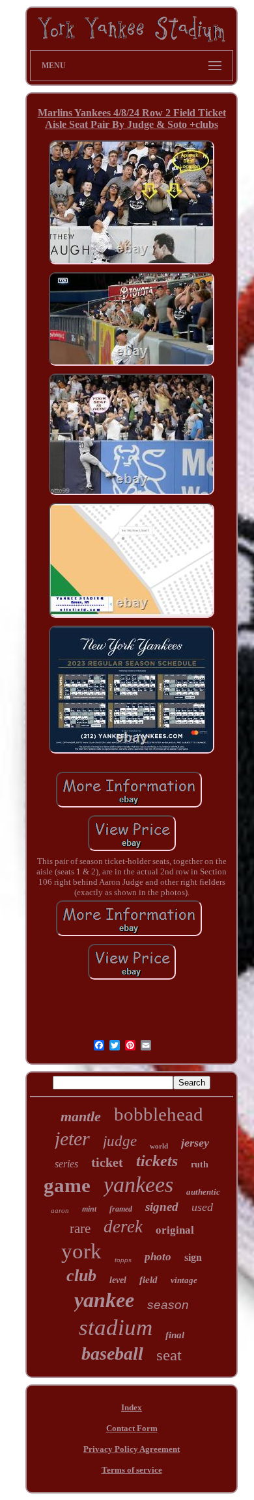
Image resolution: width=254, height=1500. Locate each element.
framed (120, 1209)
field (148, 1280)
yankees (138, 1185)
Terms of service (132, 1470)
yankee (104, 1300)
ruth (199, 1164)
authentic (203, 1192)
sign (193, 1257)
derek (123, 1226)
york (81, 1251)
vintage (184, 1280)
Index (131, 1407)
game (67, 1185)
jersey (195, 1142)
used (202, 1207)
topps (123, 1260)
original (175, 1230)
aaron (60, 1210)
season (168, 1305)
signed (161, 1207)
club (81, 1275)
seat (169, 1355)
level (117, 1280)
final (174, 1335)
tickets (157, 1160)
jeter (72, 1138)
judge (120, 1141)
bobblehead (158, 1114)
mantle (81, 1116)
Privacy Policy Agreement (131, 1449)
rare (80, 1228)
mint (89, 1209)
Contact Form (132, 1428)
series (66, 1163)
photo (158, 1257)
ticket (107, 1162)
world (159, 1146)
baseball (112, 1353)
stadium (115, 1327)
